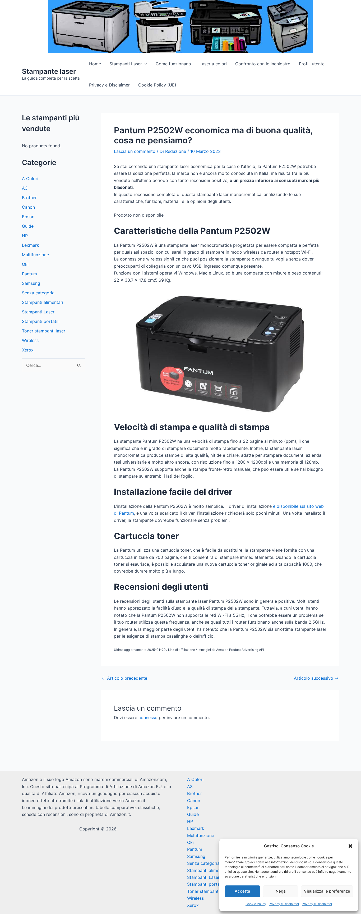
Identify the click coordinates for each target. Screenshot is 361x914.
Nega (281, 891)
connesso (148, 717)
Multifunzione (35, 254)
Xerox (28, 350)
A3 (24, 188)
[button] (350, 846)
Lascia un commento (134, 151)
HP (25, 235)
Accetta (242, 891)
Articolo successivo (316, 678)
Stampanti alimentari (42, 302)
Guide (28, 226)
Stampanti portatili (40, 321)
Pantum (29, 273)
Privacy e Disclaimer (284, 904)
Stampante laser (49, 71)
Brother (29, 197)
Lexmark (30, 245)
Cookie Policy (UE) (157, 85)
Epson (28, 216)
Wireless (30, 340)
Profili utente (312, 63)
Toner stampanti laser (43, 330)
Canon (28, 207)
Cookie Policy (256, 904)
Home (95, 63)
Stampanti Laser (125, 63)
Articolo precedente (124, 678)
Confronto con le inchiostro (262, 63)
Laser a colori (213, 63)
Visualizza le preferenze (327, 891)
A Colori (30, 178)
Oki (25, 264)
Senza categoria (38, 292)
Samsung (31, 283)
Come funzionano (173, 63)
